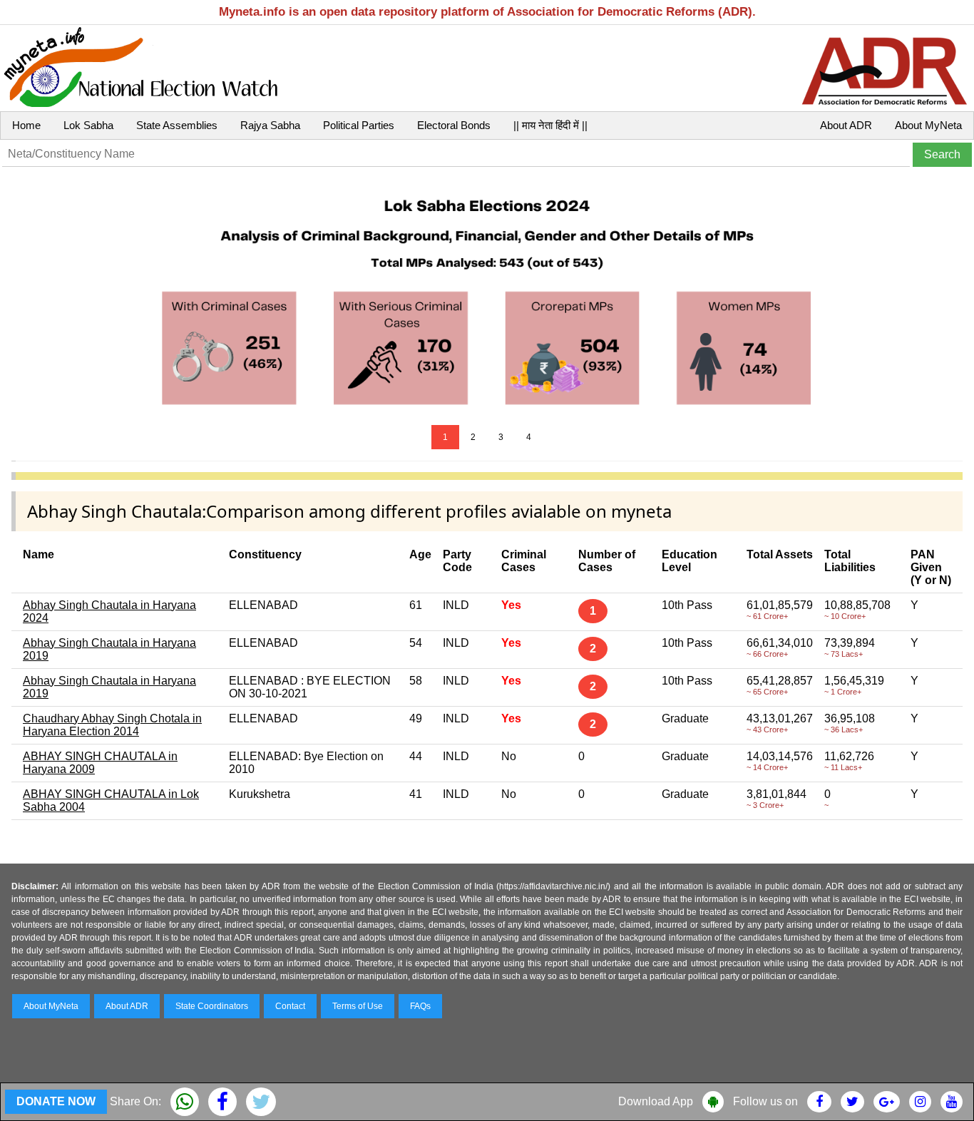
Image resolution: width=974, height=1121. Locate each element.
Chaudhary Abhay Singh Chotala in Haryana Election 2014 (112, 724)
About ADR (846, 125)
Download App (655, 1101)
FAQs (420, 1006)
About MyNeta (928, 125)
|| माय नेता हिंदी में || (550, 125)
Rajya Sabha (270, 125)
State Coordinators (211, 1006)
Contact (290, 1006)
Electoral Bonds (454, 125)
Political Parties (358, 125)
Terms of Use (357, 1006)
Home (26, 125)
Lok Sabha (88, 125)
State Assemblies (176, 125)
